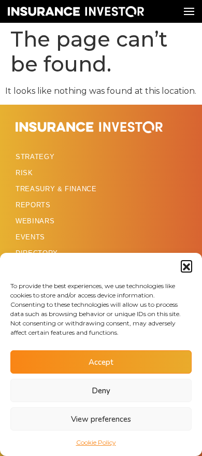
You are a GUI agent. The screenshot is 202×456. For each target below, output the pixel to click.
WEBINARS (35, 221)
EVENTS (30, 237)
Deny (101, 391)
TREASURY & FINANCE (56, 189)
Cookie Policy (96, 442)
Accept (101, 362)
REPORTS (33, 205)
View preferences (101, 419)
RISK (24, 173)
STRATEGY (35, 157)
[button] (186, 266)
